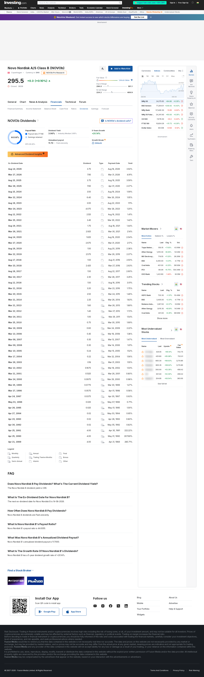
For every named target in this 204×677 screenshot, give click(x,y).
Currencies (146, 71)
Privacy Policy (178, 670)
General (12, 102)
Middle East (121, 12)
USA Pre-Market (43, 12)
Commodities (169, 71)
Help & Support (176, 609)
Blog (139, 597)
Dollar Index (146, 128)
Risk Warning (194, 670)
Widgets (141, 614)
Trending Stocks (150, 284)
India (32, 12)
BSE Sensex (146, 106)
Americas (99, 12)
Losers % (171, 236)
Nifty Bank (146, 110)
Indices (157, 71)
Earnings (94, 109)
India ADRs (89, 12)
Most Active (146, 236)
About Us (173, 597)
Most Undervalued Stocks (152, 330)
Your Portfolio (143, 609)
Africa (142, 12)
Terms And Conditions (159, 670)
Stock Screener (112, 8)
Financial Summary (15, 109)
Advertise (173, 603)
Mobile (140, 603)
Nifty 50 (145, 101)
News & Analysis (38, 102)
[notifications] (192, 2)
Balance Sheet (50, 109)
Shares (9, 12)
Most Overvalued (167, 339)
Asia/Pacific (133, 12)
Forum (82, 102)
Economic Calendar (95, 8)
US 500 (145, 119)
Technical (70, 102)
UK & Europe (110, 12)
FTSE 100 (145, 123)
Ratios (73, 109)
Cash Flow (64, 109)
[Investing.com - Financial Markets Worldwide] (15, 3)
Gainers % (159, 236)
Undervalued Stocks (172, 12)
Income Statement (33, 109)
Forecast (105, 109)
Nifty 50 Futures (148, 115)
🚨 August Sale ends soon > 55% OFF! (150, 3)
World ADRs (78, 12)
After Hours (55, 12)
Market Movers (150, 228)
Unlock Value (124, 80)
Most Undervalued (149, 339)
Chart (23, 102)
